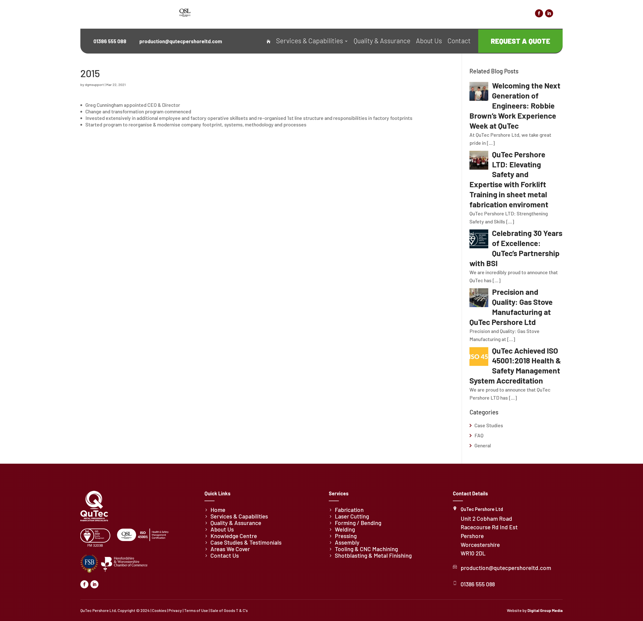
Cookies (159, 610)
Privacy (175, 610)
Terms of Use (196, 610)
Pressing (346, 535)
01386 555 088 (478, 584)
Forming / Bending (358, 522)
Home (217, 509)
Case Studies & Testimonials (472, 14)
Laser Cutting (352, 516)
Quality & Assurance (382, 41)
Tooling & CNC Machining (366, 548)
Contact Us (224, 555)
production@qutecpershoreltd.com (506, 567)
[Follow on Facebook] (539, 13)
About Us (429, 41)
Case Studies (488, 425)
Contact (459, 41)
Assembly (347, 542)
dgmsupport (94, 84)
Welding (345, 529)
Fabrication (349, 509)
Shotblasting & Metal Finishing (373, 555)
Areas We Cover (516, 14)
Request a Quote (520, 41)
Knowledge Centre (426, 14)
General (482, 445)
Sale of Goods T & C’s (229, 610)
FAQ (479, 435)
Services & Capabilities (309, 41)
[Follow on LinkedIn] (549, 13)
